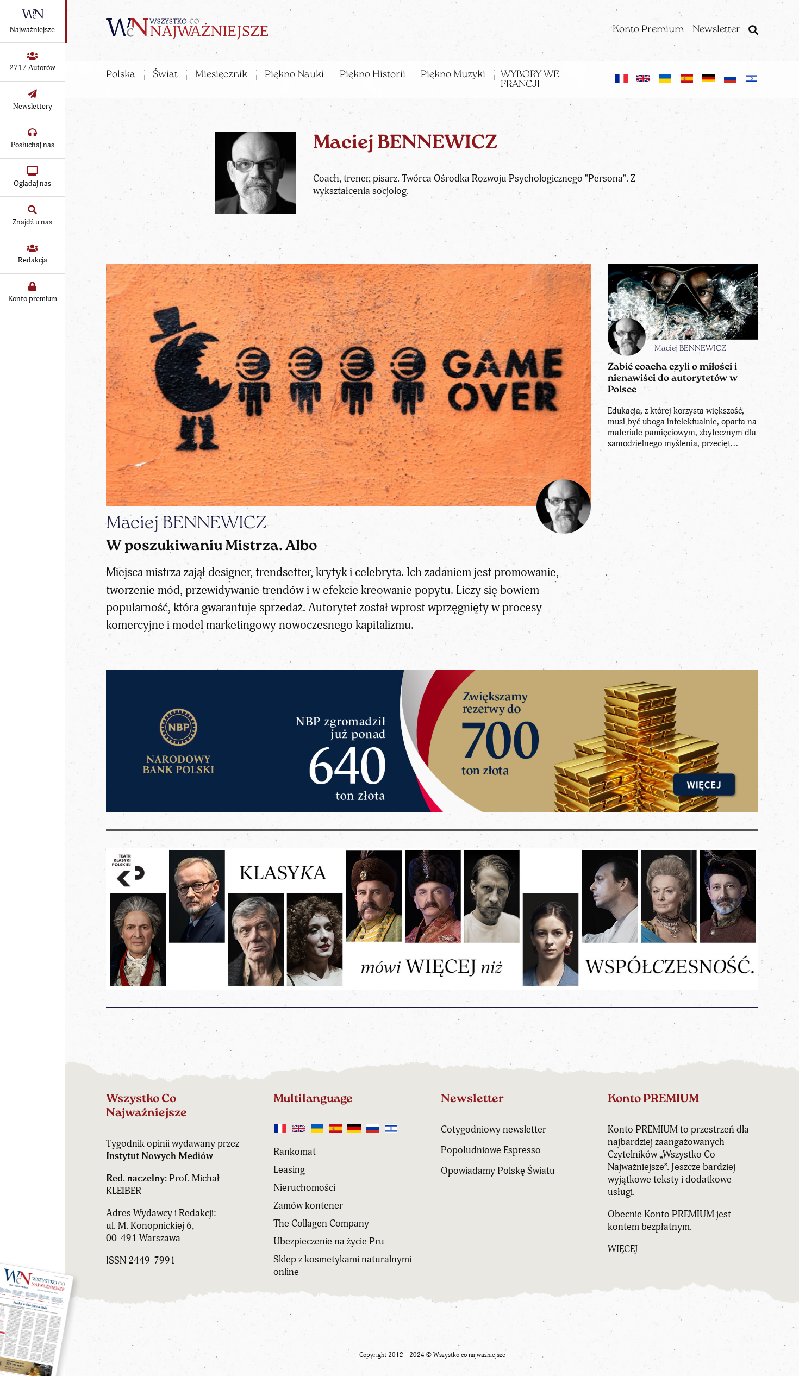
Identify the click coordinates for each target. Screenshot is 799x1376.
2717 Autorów (32, 67)
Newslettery (32, 106)
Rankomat (294, 1152)
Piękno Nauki (294, 75)
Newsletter (716, 30)
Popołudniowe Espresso (491, 1150)
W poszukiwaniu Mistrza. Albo (211, 546)
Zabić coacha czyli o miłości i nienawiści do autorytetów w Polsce (673, 378)
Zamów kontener (308, 1205)
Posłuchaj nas (32, 144)
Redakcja (32, 260)
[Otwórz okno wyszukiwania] (753, 31)
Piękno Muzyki (453, 75)
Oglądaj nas (32, 183)
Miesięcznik (221, 75)
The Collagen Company (321, 1223)
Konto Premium (648, 30)
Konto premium (32, 298)
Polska (120, 75)
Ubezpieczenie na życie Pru (328, 1241)
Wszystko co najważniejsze (469, 1355)
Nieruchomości (304, 1187)
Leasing (289, 1170)
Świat (165, 75)
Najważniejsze (32, 29)
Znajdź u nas (32, 222)
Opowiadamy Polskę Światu (498, 1171)
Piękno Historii (372, 75)
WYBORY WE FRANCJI (530, 80)
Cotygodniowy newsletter (493, 1129)
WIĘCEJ (623, 1249)
